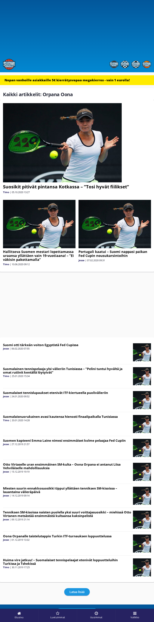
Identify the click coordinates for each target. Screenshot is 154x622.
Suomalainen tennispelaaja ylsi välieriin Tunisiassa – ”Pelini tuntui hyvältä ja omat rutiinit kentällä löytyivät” (62, 371)
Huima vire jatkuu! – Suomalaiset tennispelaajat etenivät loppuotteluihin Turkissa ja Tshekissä (60, 562)
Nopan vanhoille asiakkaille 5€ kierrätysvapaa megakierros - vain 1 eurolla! (67, 80)
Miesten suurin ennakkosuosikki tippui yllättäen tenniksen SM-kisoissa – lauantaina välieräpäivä (60, 490)
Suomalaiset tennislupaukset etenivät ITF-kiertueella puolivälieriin (55, 393)
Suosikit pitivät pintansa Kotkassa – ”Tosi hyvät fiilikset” (66, 186)
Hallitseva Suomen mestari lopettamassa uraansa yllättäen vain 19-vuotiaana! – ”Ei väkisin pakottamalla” (38, 255)
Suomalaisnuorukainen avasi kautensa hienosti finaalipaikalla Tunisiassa (60, 416)
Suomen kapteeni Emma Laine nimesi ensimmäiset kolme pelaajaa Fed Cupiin (64, 440)
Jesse (82, 260)
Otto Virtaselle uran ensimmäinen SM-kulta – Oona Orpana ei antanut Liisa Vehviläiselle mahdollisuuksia (62, 466)
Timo (6, 192)
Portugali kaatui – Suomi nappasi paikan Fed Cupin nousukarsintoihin (113, 253)
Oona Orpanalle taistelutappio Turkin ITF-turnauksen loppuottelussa (57, 536)
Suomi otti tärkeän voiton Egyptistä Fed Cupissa (40, 345)
